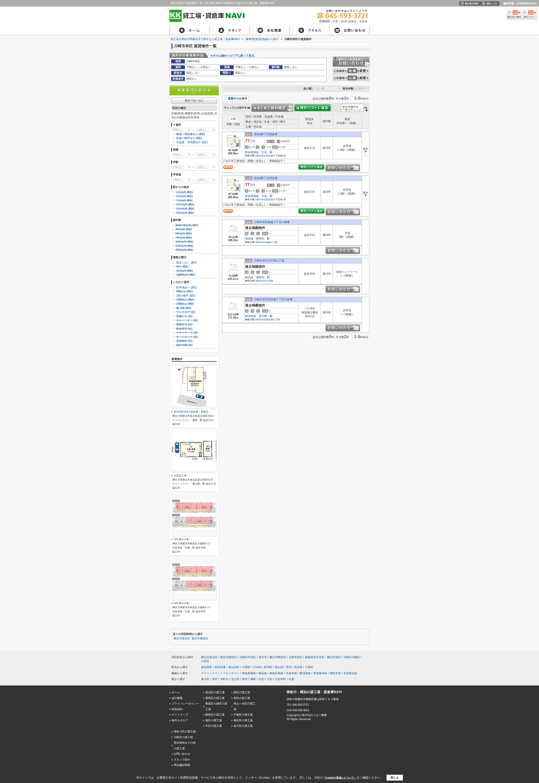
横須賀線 (250, 316)
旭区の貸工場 (213, 720)
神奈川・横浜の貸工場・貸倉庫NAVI (314, 692)
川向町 (257, 667)
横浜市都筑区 (200, 638)
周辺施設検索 (182, 765)
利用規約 (177, 709)
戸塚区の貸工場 (243, 714)
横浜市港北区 (182, 638)
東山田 (279, 667)
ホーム (176, 692)
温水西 (298, 667)
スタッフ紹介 (182, 759)
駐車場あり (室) (186, 287)
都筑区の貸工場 (214, 698)
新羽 (245, 679)
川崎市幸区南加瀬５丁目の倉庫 (273, 299)
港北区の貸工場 (214, 692)
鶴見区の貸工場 (214, 714)
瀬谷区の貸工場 (243, 720)
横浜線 (263, 673)
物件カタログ (180, 720)
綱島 (253, 679)
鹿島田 (260, 238)
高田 (214, 679)
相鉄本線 (335, 673)
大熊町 (246, 667)
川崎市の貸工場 (183, 737)
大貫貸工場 (180, 475)
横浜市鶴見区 (278, 657)
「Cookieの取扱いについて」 (340, 777)
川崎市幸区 (260, 155)
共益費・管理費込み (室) (191, 142)
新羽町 (268, 667)
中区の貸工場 (213, 725)
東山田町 (233, 667)
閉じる (395, 777)
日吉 (264, 152)
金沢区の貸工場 (243, 725)
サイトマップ (180, 714)
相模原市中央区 (314, 657)
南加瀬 (269, 155)
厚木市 (263, 657)
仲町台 (224, 679)
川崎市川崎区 (351, 657)
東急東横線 (252, 152)
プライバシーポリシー (185, 703)
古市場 (269, 280)
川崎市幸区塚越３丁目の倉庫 (272, 222)
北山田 (235, 679)
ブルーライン (231, 673)
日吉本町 (280, 679)
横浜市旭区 (334, 657)
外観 (233, 118)
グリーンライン (210, 673)
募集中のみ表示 (237, 98)
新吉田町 (206, 667)
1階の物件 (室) (185, 295)
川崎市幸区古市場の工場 (269, 260)
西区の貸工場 (241, 692)
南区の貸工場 (241, 698)
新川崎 (263, 316)
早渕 (288, 667)
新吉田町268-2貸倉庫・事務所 (191, 411)
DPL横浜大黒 (181, 539)
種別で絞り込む (194, 100)
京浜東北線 (350, 673)
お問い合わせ (182, 753)
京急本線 (291, 673)
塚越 (268, 242)
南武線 (249, 238)
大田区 (205, 661)
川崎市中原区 (247, 657)
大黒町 (309, 667)
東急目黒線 (276, 673)
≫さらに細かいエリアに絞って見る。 (233, 55)
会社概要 (177, 698)
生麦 (291, 679)
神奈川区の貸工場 (185, 731)
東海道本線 (320, 673)
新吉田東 (220, 667)
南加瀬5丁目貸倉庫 (266, 134)
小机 (269, 679)
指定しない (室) (186, 262)
